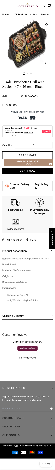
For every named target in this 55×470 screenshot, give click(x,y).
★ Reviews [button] (51, 238)
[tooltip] (50, 164)
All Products (21, 14)
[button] (49, 5)
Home (5, 14)
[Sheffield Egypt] (27, 5)
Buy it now (27, 170)
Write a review (27, 348)
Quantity (7, 145)
